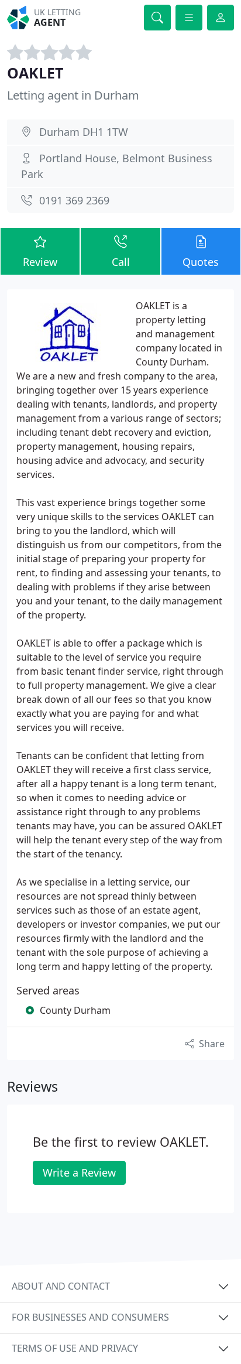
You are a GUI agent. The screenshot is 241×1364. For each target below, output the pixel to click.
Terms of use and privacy (75, 1348)
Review (40, 262)
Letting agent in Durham (73, 95)
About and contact (61, 1286)
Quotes (201, 262)
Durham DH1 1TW (83, 132)
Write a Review (79, 1172)
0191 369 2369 (74, 200)
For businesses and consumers (90, 1317)
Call (121, 262)
